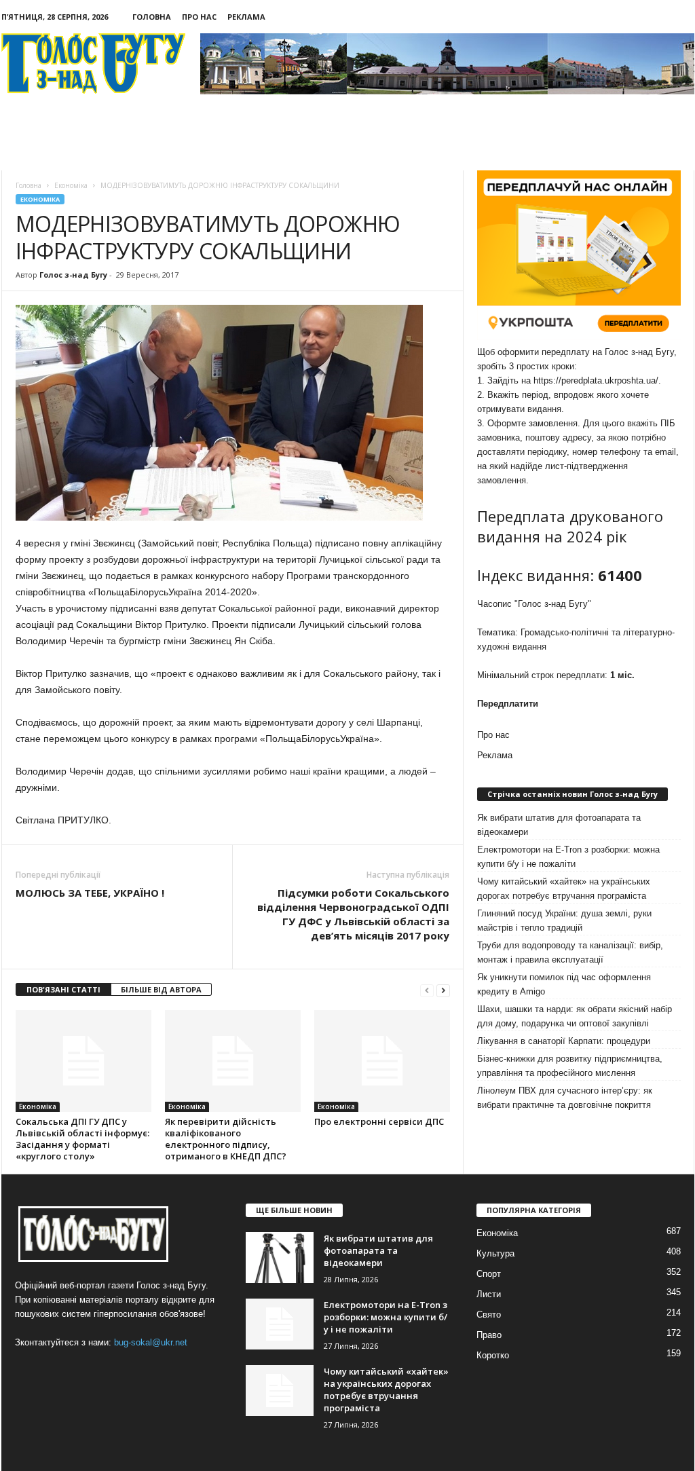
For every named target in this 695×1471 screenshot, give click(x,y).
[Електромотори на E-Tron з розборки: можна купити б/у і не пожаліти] (280, 1324)
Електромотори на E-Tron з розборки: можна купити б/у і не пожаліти (568, 856)
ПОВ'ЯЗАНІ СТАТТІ (63, 989)
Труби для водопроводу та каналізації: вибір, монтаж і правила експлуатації (570, 952)
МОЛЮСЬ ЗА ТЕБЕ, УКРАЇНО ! (90, 892)
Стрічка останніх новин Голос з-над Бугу (572, 794)
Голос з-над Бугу (73, 274)
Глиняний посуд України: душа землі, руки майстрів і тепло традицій (564, 920)
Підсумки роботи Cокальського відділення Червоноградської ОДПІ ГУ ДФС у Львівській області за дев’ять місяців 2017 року (353, 914)
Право (489, 1335)
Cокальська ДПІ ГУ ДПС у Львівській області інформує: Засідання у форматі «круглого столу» (82, 1138)
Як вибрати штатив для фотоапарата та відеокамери (559, 825)
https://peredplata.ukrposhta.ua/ (595, 380)
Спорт (488, 1274)
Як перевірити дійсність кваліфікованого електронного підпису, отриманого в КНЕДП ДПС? (225, 1138)
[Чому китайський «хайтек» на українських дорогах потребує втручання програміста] (280, 1390)
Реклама (246, 17)
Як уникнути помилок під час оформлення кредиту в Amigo (564, 984)
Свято (488, 1314)
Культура (495, 1253)
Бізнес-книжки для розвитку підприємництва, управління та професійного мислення (569, 1066)
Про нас (199, 17)
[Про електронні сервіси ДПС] (382, 1061)
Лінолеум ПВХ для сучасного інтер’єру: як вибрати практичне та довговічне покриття (564, 1097)
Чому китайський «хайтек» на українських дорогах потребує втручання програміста (563, 888)
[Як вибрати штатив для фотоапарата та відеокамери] (280, 1257)
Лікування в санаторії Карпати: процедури (563, 1041)
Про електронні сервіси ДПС (379, 1121)
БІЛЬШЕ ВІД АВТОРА (161, 989)
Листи (488, 1294)
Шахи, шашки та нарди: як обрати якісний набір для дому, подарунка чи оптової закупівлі (574, 1016)
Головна (151, 17)
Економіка (40, 199)
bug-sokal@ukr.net (150, 1342)
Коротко (492, 1355)
